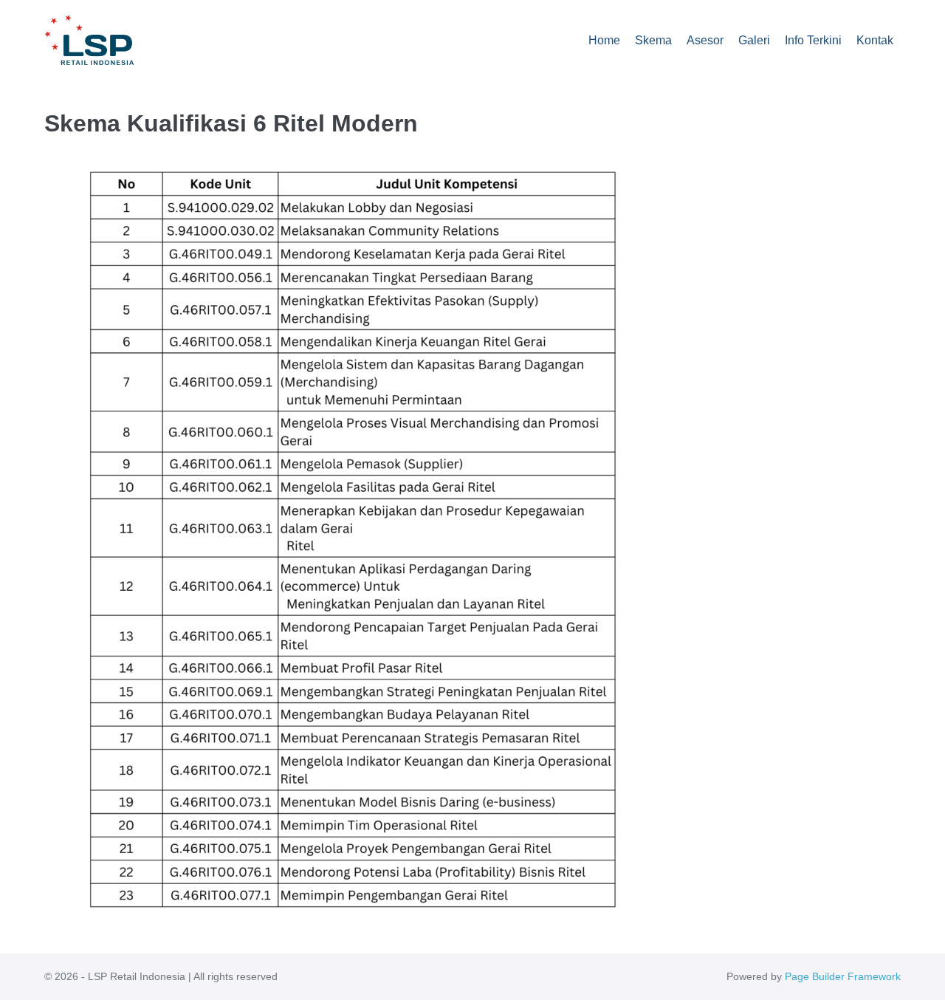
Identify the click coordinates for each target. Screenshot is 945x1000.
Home (604, 40)
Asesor (705, 40)
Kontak (874, 40)
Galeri (754, 40)
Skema (653, 40)
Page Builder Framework (843, 976)
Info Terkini (813, 40)
